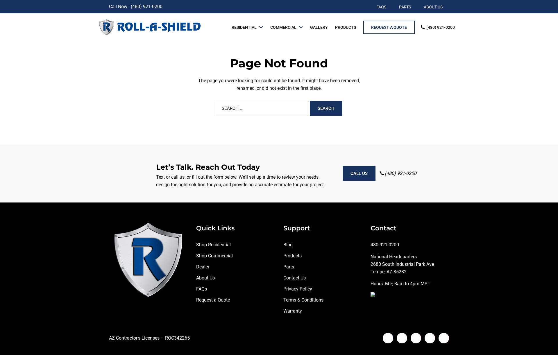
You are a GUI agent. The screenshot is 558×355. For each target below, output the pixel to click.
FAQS (381, 7)
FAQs (201, 289)
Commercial (283, 27)
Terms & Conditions (303, 300)
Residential (244, 27)
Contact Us (294, 278)
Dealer (202, 267)
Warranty (292, 311)
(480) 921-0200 (440, 27)
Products (345, 27)
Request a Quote (213, 300)
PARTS (405, 7)
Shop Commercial (214, 256)
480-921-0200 (385, 245)
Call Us (359, 173)
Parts (288, 267)
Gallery (319, 27)
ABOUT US (433, 7)
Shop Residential (213, 245)
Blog (288, 245)
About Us (205, 278)
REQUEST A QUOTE (389, 27)
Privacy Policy (297, 289)
